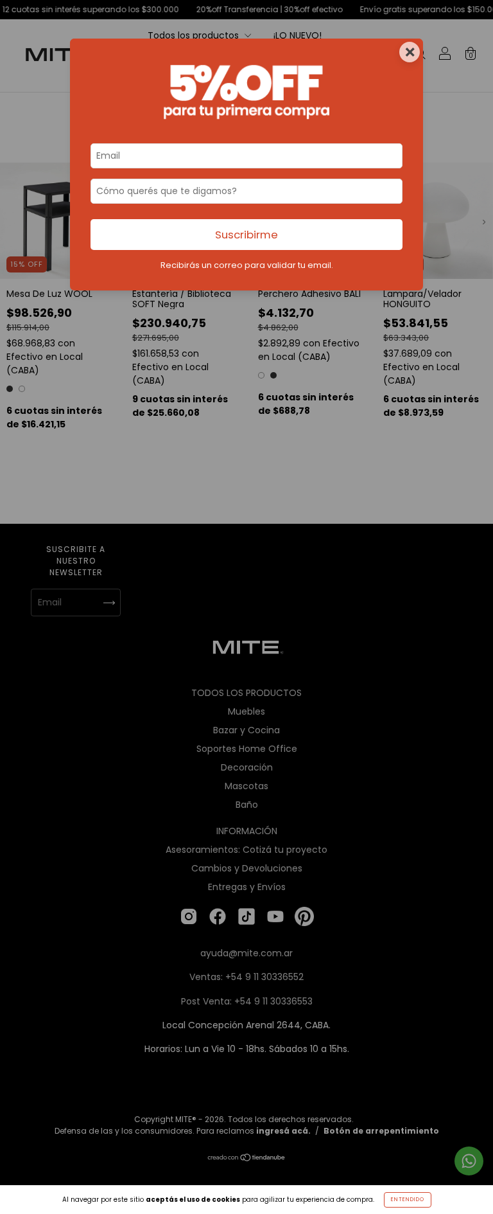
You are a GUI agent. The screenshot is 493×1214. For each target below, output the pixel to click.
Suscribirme (246, 234)
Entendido (407, 1199)
